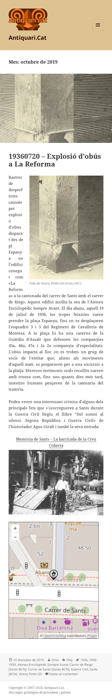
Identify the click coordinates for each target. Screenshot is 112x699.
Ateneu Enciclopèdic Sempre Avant (42, 664)
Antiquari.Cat (28, 37)
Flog (69, 660)
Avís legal (15, 692)
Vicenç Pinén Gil (30, 674)
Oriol (55, 660)
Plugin (91, 636)
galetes (66, 692)
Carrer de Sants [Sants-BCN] (48, 669)
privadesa (50, 692)
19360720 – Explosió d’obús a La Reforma (55, 160)
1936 (84, 660)
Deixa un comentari (63, 674)
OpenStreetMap (54, 636)
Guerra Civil (79, 669)
